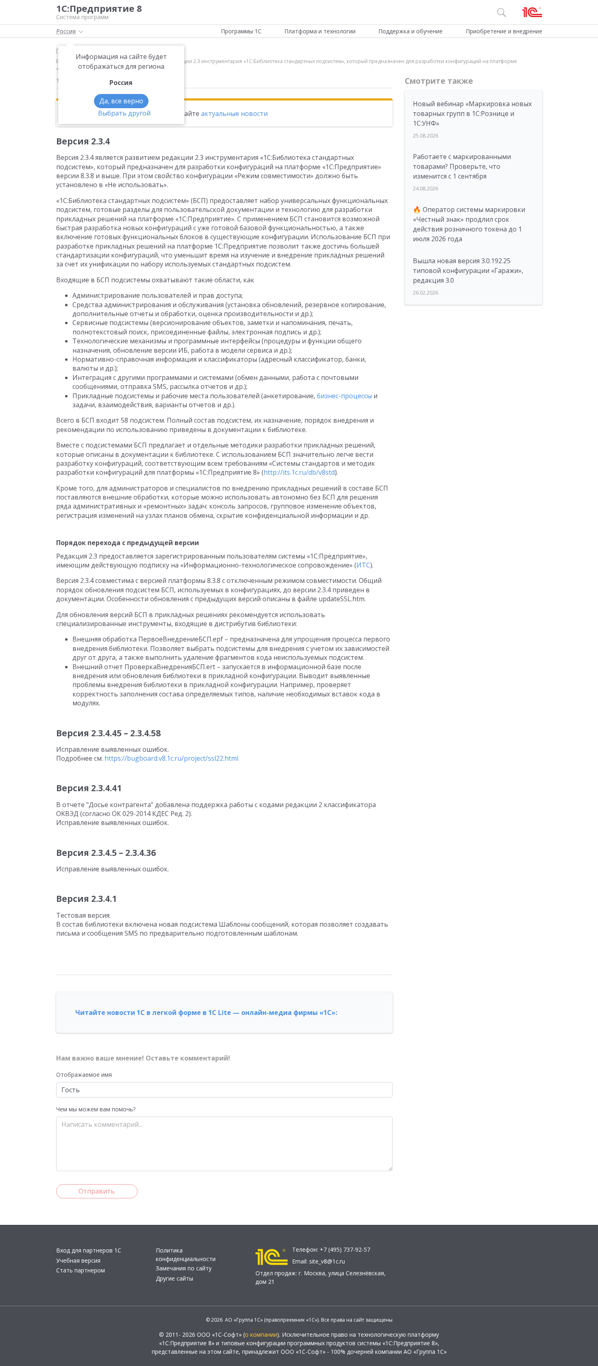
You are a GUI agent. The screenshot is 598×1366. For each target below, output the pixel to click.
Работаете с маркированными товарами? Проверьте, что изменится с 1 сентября (462, 166)
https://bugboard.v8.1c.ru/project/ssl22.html (171, 758)
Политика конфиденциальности (186, 1254)
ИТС (363, 565)
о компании (261, 1334)
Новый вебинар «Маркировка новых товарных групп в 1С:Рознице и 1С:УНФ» (472, 113)
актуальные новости (234, 113)
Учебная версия (78, 1260)
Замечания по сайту (184, 1268)
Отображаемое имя (84, 1074)
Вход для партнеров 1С (88, 1250)
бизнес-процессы (344, 395)
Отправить (97, 1191)
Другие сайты (174, 1278)
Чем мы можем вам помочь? (95, 1109)
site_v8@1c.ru (327, 1261)
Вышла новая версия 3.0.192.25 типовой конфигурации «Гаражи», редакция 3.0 (468, 270)
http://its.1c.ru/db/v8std (299, 472)
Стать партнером (80, 1270)
